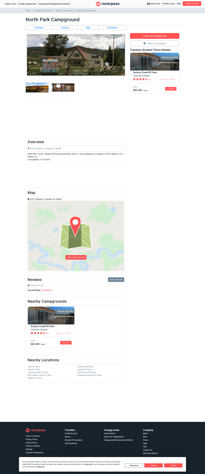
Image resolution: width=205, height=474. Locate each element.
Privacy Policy (31, 439)
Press (145, 440)
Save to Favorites (156, 43)
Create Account (192, 3)
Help (179, 3)
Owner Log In (10, 4)
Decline (153, 465)
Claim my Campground (154, 35)
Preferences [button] (40, 467)
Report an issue (37, 285)
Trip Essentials (71, 443)
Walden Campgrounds (65, 10)
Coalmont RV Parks (85, 367)
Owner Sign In (109, 433)
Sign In (67, 437)
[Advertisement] (76, 117)
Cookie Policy (31, 443)
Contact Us (147, 450)
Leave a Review (116, 279)
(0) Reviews (112, 28)
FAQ (145, 447)
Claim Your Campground (113, 437)
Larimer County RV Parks (38, 372)
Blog (145, 437)
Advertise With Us (150, 453)
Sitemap (29, 449)
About (145, 433)
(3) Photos (39, 28)
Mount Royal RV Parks (86, 372)
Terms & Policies (33, 446)
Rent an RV (155, 4)
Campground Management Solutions (54, 4)
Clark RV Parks (34, 367)
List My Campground (27, 4)
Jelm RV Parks (34, 369)
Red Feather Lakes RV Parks (39, 375)
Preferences (133, 465)
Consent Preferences (34, 452)
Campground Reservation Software (118, 440)
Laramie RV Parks (84, 369)
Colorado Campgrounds (43, 10)
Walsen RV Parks (35, 378)
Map (88, 28)
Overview (65, 28)
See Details (171, 89)
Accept (173, 465)
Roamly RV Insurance (73, 440)
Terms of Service (33, 436)
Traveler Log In (168, 3)
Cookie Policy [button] (88, 464)
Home (28, 10)
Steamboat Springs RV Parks (89, 375)
